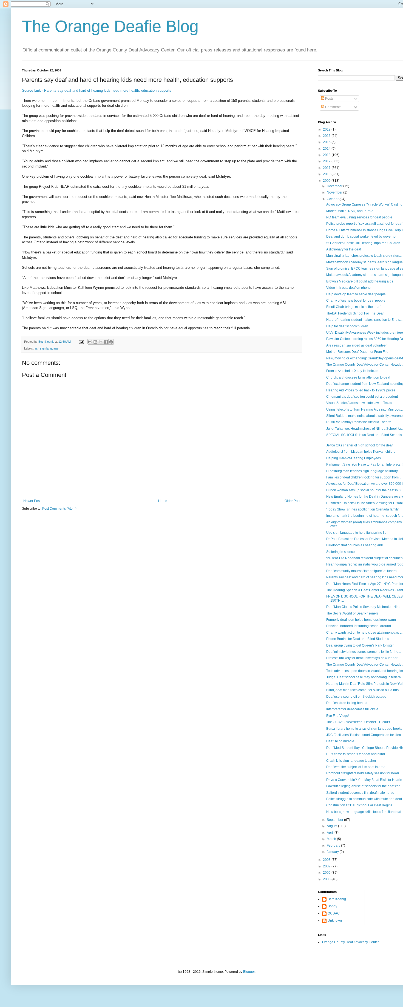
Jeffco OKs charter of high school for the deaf (359, 445)
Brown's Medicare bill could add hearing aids (359, 281)
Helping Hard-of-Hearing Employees (353, 458)
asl (36, 348)
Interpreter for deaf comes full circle (352, 709)
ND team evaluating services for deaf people (359, 217)
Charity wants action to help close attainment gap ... (364, 632)
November (335, 192)
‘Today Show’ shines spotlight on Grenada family (362, 509)
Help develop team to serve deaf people (356, 294)
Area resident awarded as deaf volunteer (356, 345)
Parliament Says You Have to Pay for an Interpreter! (364, 464)
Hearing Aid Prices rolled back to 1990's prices (360, 390)
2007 (327, 866)
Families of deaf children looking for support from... (363, 477)
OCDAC (334, 913)
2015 (327, 142)
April (330, 833)
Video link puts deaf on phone (348, 288)
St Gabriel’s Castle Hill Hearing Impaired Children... (364, 243)
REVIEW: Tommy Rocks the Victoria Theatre (358, 422)
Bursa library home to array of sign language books (364, 729)
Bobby (332, 906)
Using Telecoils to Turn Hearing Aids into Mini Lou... (364, 409)
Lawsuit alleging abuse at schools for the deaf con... (364, 786)
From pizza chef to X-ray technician (352, 371)
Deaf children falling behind (346, 703)
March (332, 839)
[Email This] (90, 342)
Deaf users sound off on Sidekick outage (356, 697)
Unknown (335, 920)
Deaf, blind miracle (340, 741)
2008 (327, 860)
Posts (328, 98)
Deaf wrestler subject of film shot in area (355, 767)
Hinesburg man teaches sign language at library (362, 471)
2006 (327, 873)
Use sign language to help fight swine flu (356, 533)
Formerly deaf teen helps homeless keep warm (361, 620)
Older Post (292, 501)
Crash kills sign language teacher (351, 761)
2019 (327, 129)
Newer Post (32, 501)
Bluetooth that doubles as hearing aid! (354, 545)
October (333, 199)
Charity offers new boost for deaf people (355, 300)
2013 (327, 155)
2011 (327, 168)
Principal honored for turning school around (358, 626)
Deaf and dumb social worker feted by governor (361, 236)
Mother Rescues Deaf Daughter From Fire (357, 352)
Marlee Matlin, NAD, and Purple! (350, 211)
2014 (327, 149)
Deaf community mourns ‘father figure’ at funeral (362, 571)
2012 (327, 161)
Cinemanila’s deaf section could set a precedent (362, 397)
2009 (327, 181)
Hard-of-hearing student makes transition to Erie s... (364, 320)
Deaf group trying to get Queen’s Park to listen (360, 645)
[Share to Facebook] (106, 342)
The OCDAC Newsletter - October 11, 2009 (358, 722)
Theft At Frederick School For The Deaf (355, 313)
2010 (327, 174)
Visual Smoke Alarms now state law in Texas (359, 403)
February (334, 845)
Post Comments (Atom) (59, 508)
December (335, 186)
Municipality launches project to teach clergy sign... (364, 256)
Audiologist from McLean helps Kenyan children (362, 452)
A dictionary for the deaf (343, 249)
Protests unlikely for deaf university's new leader (362, 658)
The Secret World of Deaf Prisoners (352, 613)
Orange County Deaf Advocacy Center (350, 942)
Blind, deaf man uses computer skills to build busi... (364, 690)
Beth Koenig (337, 899)
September (335, 820)
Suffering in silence (340, 552)
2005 (327, 879)
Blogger (249, 972)
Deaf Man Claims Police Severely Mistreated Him (362, 607)
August (332, 826)
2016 (327, 136)
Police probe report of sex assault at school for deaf (364, 224)
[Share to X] (100, 342)
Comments (332, 107)
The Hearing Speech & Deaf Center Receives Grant (364, 590)
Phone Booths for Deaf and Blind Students (357, 639)
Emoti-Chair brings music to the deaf (353, 307)
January (333, 852)
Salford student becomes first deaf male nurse (360, 793)
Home (162, 501)
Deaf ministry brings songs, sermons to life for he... (363, 652)
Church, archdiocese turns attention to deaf (358, 377)
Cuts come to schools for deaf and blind (355, 754)
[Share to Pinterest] (111, 342)
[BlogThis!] (95, 342)
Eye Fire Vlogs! (337, 716)
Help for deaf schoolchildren (347, 326)
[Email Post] (81, 341)
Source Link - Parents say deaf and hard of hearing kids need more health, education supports (96, 90)
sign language (49, 348)
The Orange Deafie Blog (110, 26)
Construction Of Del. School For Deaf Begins (359, 805)
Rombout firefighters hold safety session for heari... (363, 773)
